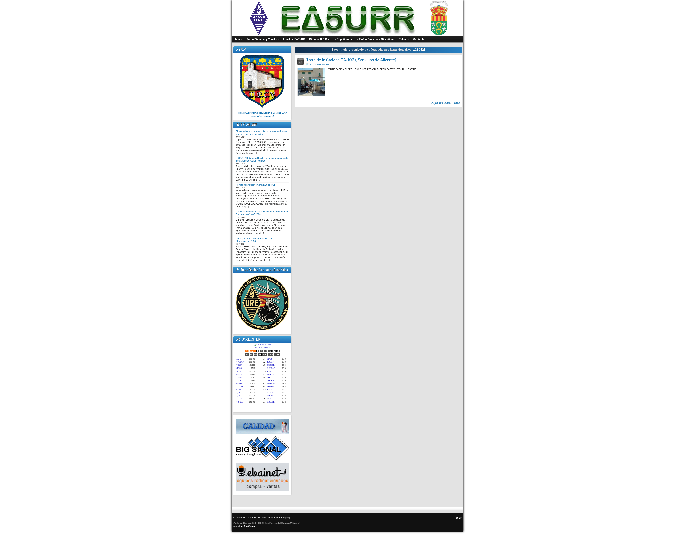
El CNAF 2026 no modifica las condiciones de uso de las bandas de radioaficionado (262, 159)
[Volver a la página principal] (347, 18)
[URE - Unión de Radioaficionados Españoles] (262, 302)
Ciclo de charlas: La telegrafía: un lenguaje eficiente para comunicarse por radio (261, 132)
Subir (459, 517)
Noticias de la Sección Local (321, 64)
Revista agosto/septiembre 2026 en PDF (255, 185)
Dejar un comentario (445, 103)
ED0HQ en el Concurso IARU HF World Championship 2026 (255, 239)
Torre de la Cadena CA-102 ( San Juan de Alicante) (351, 60)
